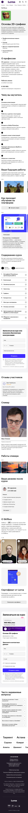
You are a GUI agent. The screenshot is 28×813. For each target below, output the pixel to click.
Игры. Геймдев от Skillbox (20, 5)
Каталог (3, 5)
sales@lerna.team (14, 760)
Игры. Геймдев (9, 5)
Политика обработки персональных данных (14, 772)
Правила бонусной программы (14, 774)
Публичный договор (14, 770)
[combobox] (5, 345)
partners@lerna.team (14, 765)
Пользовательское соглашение (14, 777)
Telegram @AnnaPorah (14, 764)
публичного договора (19, 366)
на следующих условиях (10, 364)
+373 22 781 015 (14, 756)
